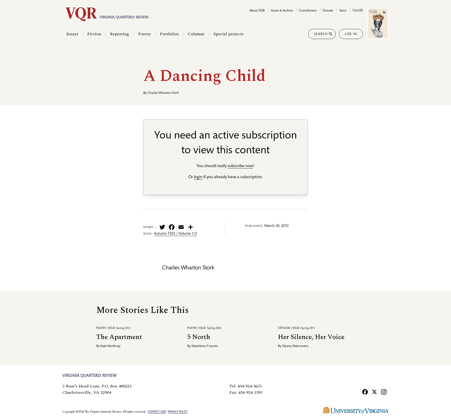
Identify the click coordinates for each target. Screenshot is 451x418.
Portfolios (169, 34)
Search (321, 34)
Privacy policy (177, 411)
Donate (328, 10)
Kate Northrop (111, 346)
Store (342, 10)
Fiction (94, 34)
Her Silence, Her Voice (311, 337)
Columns (196, 34)
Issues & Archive (282, 10)
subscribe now (240, 166)
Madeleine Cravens (204, 346)
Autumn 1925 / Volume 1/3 (175, 234)
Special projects (228, 34)
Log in (351, 34)
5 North (198, 337)
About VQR (257, 10)
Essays (72, 34)
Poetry (144, 34)
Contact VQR (157, 411)
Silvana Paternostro (295, 346)
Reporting (119, 34)
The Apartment (119, 337)
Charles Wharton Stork (163, 93)
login (198, 177)
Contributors (308, 10)
